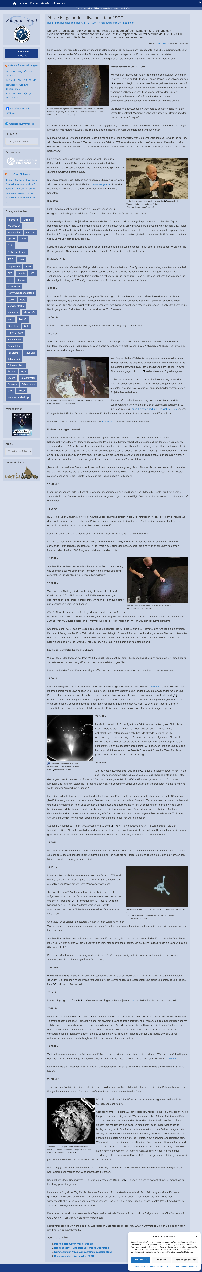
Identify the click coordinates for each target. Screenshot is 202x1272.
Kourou (11, 299)
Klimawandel (14, 286)
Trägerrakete (28, 384)
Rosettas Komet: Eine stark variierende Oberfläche (81, 1247)
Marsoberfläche (16, 306)
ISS (33, 273)
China (23, 238)
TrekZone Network (19, 174)
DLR (10, 245)
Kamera (21, 280)
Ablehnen (161, 1259)
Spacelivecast (109, 421)
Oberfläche (13, 326)
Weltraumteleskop (18, 397)
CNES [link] (119, 541)
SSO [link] (128, 918)
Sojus (23, 371)
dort (133, 1000)
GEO (10, 273)
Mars (22, 299)
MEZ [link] (142, 371)
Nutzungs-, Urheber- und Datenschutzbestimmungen (167, 1266)
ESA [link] (175, 695)
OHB (26, 326)
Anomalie (13, 219)
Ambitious (155, 686)
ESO (21, 259)
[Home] (14, 3)
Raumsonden (67, 22)
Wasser (21, 390)
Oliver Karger (161, 43)
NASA (23, 319)
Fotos (28, 266)
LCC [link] (71, 1000)
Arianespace (14, 226)
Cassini (11, 238)
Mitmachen (58, 3)
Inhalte (23, 3)
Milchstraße (29, 312)
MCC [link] (141, 770)
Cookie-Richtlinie (138, 1266)
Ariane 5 (27, 219)
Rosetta (80, 22)
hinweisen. (172, 1058)
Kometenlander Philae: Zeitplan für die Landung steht (83, 1251)
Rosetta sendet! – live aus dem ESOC (74, 1256)
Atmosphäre (14, 232)
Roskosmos (14, 352)
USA (10, 390)
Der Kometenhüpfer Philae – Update (73, 1243)
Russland (30, 352)
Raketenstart (15, 332)
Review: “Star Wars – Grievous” (20, 188)
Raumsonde (14, 339)
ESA (10, 259)
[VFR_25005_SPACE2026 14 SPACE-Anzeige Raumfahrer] (22, 424)
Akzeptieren (141, 1259)
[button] (196, 1236)
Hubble (21, 273)
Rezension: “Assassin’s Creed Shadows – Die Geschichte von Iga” (20, 197)
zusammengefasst (100, 184)
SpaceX (11, 377)
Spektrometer (28, 377)
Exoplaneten (14, 266)
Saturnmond (14, 359)
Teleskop (12, 384)
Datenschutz (22, 55)
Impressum (193, 1266)
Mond (10, 319)
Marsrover (13, 312)
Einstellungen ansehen (185, 1259)
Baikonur (30, 232)
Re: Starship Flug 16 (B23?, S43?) (21, 80)
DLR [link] (112, 83)
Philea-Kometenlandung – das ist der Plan (153, 409)
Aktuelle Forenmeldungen (23, 65)
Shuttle (12, 371)
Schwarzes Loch (16, 365)
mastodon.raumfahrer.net (21, 123)
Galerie (45, 3)
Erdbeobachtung (17, 252)
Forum (34, 3)
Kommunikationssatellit (21, 292)
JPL (10, 280)
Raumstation (14, 346)
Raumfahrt (53, 22)
